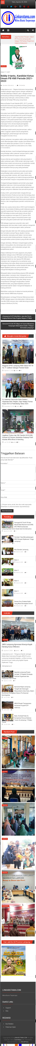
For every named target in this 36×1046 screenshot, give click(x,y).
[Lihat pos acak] (33, 30)
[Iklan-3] (7, 574)
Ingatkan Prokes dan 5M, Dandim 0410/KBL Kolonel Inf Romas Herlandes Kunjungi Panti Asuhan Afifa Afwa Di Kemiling (17, 439)
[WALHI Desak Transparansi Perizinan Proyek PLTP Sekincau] (7, 707)
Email (3, 492)
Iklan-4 (16, 583)
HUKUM (5, 642)
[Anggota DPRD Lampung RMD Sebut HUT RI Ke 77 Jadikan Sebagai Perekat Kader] (18, 354)
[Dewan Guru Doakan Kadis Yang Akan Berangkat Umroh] (7, 605)
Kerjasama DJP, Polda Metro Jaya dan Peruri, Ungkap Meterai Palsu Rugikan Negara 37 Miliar (17, 319)
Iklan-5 (16, 593)
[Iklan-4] (7, 584)
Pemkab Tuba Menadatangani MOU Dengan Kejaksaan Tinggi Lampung (24, 541)
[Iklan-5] (7, 594)
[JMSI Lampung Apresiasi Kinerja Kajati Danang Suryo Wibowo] (18, 631)
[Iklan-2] (7, 563)
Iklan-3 (16, 572)
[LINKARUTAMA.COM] (3, 30)
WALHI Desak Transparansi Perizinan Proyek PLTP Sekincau (22, 708)
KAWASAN (5, 908)
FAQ (7, 1013)
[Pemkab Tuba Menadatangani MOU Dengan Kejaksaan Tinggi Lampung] (7, 541)
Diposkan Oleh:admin (8, 87)
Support (8, 1010)
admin (17, 372)
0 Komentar (22, 87)
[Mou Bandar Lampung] (7, 553)
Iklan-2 (16, 562)
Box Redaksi (9, 1026)
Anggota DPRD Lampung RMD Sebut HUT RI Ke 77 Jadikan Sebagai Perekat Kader (17, 369)
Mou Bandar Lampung (21, 551)
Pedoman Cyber (11, 1029)
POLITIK (4, 68)
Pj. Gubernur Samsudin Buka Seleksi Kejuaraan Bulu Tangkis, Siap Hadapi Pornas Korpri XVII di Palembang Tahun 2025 (17, 404)
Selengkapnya (6, 668)
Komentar (4, 465)
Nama (3, 485)
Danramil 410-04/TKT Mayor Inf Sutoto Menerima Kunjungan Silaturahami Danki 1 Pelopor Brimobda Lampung (18, 328)
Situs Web (4, 499)
